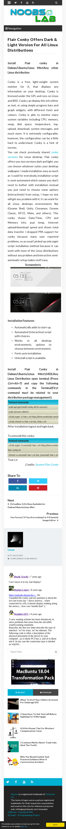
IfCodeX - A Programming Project (24, 815)
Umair (11, 549)
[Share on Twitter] (38, 481)
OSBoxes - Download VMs (20, 812)
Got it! (55, 824)
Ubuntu (14, 794)
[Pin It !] (38, 488)
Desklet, (20, 559)
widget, (33, 559)
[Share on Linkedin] (17, 488)
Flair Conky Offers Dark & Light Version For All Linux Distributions (33, 44)
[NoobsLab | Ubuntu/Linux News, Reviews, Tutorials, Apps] (33, 15)
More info (24, 826)
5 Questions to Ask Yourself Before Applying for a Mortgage (38, 715)
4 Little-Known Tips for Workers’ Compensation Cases (37, 729)
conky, (13, 559)
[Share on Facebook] (17, 481)
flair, (27, 559)
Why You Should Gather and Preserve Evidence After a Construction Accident (34, 759)
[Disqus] (33, 609)
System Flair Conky (46, 464)
